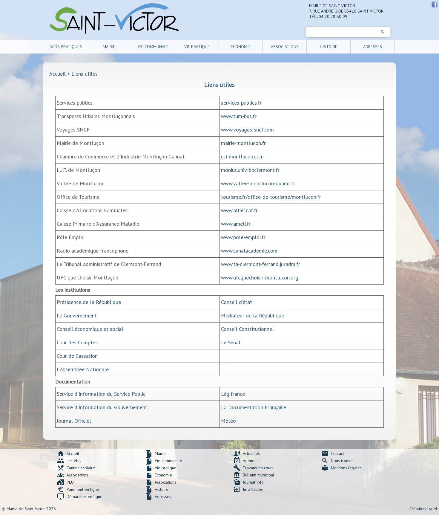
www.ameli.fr (236, 223)
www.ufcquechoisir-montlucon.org (259, 277)
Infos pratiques (65, 46)
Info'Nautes (248, 489)
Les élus (69, 460)
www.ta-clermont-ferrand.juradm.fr (260, 264)
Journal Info (248, 482)
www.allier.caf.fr (239, 210)
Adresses (372, 46)
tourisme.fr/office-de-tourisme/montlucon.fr (271, 196)
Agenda (245, 460)
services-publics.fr (241, 102)
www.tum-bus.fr (239, 116)
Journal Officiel (74, 420)
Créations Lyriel (423, 508)
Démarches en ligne (79, 496)
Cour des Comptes (77, 342)
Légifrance (233, 393)
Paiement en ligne (78, 489)
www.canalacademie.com (249, 250)
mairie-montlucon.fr (243, 143)
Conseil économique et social (90, 328)
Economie (241, 46)
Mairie (109, 46)
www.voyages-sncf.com (247, 129)
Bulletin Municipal (253, 475)
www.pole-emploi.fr (243, 237)
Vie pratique (197, 46)
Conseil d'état (236, 302)
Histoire (328, 46)
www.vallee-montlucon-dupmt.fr (258, 183)
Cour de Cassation (77, 355)
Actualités (246, 453)
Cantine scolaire (76, 467)
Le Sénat (231, 342)
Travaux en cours (253, 467)
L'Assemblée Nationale (83, 369)
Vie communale (153, 46)
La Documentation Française (253, 407)
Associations (285, 46)
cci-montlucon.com (242, 156)
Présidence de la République (89, 302)
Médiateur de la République (252, 315)
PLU (65, 482)
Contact (332, 453)
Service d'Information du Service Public (101, 393)
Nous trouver (337, 460)
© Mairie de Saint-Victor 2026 (29, 508)
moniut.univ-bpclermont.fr (250, 169)
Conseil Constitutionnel (247, 328)
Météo (228, 420)
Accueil (57, 73)
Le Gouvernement (77, 315)
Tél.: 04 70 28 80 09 (328, 16)
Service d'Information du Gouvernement (102, 407)
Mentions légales (341, 467)
